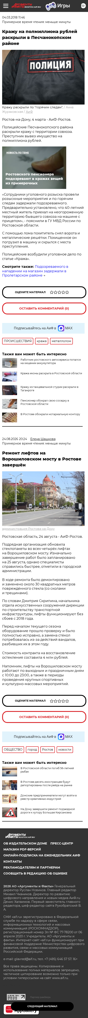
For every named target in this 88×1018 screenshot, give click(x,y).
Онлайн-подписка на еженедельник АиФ (41, 855)
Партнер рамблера (40, 997)
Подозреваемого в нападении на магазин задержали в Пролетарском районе (35, 271)
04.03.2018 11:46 (13, 17)
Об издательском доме (25, 843)
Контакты (12, 861)
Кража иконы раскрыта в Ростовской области (51, 373)
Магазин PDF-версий (22, 849)
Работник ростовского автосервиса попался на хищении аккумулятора (51, 361)
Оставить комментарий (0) (44, 308)
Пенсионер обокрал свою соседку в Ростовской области (45, 402)
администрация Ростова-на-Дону (28, 529)
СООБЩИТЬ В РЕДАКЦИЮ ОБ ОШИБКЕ (35, 873)
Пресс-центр (61, 843)
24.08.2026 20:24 (14, 439)
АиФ (29, 112)
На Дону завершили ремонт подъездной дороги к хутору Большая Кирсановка (48, 810)
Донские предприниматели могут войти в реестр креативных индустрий (49, 797)
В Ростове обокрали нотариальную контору (50, 414)
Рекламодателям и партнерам (31, 867)
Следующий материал (42, 1006)
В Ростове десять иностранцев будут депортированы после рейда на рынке (46, 783)
